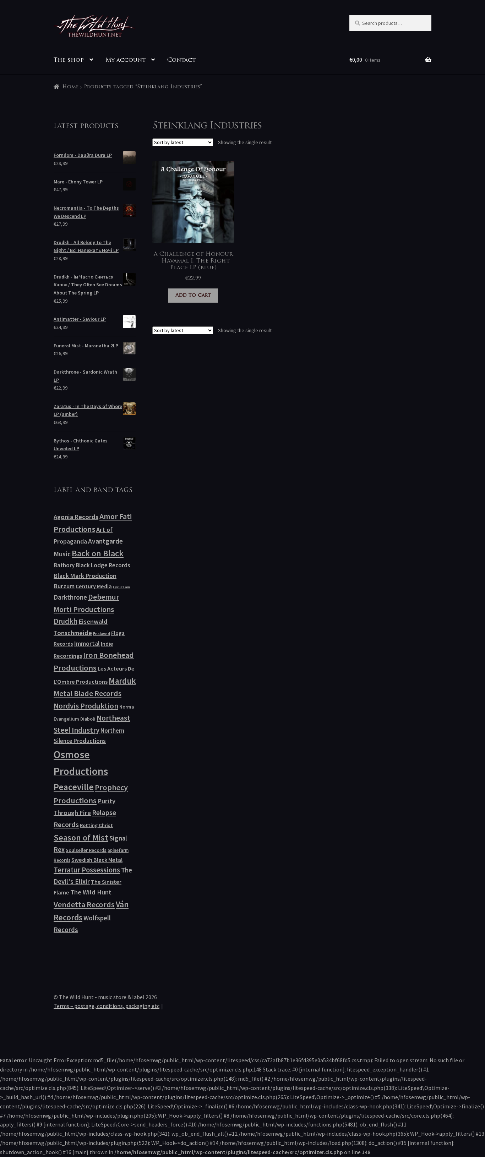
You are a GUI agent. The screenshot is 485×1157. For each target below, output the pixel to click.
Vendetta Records (84, 904)
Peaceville (74, 787)
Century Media (94, 586)
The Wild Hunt (90, 892)
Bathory (64, 565)
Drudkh (65, 621)
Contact (181, 60)
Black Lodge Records (103, 565)
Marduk (122, 681)
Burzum (64, 586)
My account (125, 60)
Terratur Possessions (87, 870)
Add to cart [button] (193, 295)
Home (70, 87)
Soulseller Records (86, 850)
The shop (69, 60)
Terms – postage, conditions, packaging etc (106, 1005)
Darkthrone (70, 597)
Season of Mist (81, 837)
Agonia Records (76, 517)
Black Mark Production (85, 576)
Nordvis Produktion (86, 706)
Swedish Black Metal (96, 859)
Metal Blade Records (87, 693)
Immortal (87, 643)
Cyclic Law (121, 587)
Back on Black (98, 553)
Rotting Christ (96, 825)
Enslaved (101, 633)
